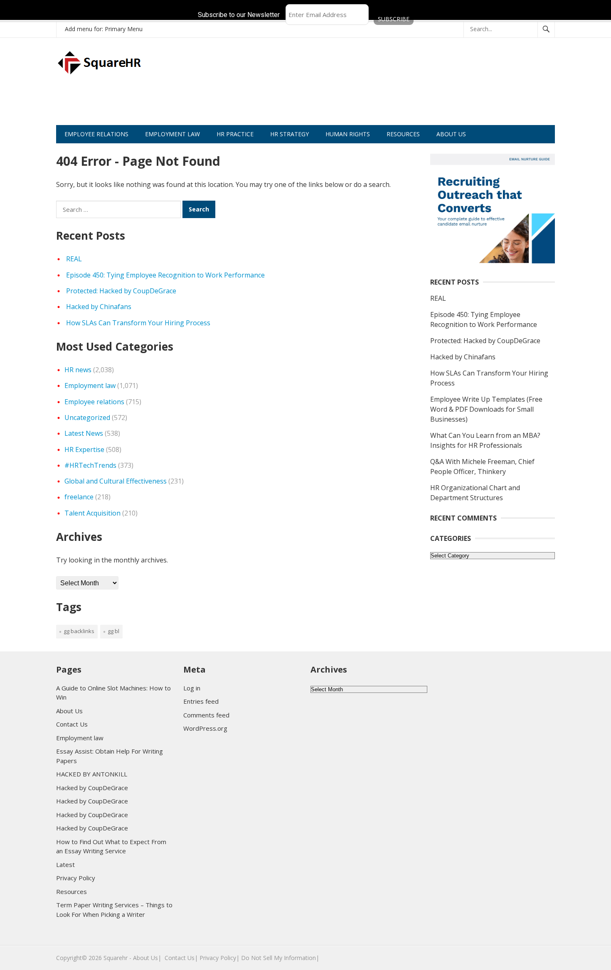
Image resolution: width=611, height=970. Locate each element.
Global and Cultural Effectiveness (115, 481)
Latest (65, 864)
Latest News (83, 433)
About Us (69, 711)
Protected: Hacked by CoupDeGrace (121, 290)
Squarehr (115, 958)
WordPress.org (205, 728)
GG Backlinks (79, 631)
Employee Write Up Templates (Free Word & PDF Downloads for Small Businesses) (486, 409)
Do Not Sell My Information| (280, 958)
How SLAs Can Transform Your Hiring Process (138, 322)
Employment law (90, 385)
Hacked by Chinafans (98, 306)
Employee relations (94, 401)
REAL (74, 258)
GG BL (113, 631)
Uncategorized (87, 417)
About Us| (147, 958)
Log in (191, 688)
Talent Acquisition (92, 513)
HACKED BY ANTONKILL (91, 774)
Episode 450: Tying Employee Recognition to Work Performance (165, 275)
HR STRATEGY (289, 134)
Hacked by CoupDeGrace (92, 787)
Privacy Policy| (219, 958)
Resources (71, 891)
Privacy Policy (75, 878)
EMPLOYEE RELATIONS (96, 134)
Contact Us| (181, 958)
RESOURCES (403, 134)
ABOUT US (451, 134)
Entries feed (201, 701)
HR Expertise (84, 449)
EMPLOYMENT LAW (172, 134)
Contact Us (72, 724)
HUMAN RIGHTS (347, 134)
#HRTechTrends (90, 465)
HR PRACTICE (235, 134)
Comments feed (206, 715)
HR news (77, 369)
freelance (79, 496)
